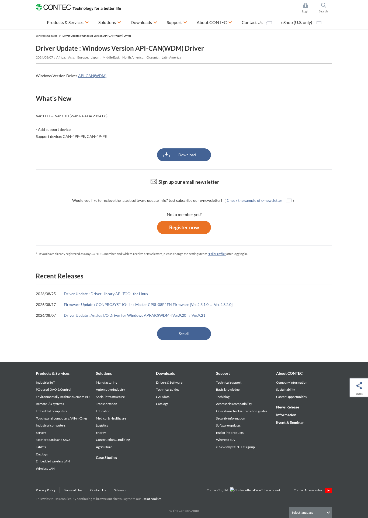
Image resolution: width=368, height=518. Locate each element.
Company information (291, 382)
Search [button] (325, 8)
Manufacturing (106, 382)
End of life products (230, 433)
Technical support (228, 382)
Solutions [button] (109, 22)
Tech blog (223, 397)
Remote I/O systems (50, 404)
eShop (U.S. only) (297, 22)
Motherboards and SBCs (53, 440)
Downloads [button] (144, 22)
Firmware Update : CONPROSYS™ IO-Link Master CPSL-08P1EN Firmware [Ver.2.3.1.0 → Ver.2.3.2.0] (148, 304)
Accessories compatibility (234, 404)
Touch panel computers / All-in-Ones (61, 418)
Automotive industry (110, 389)
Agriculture (104, 447)
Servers (41, 433)
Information (286, 415)
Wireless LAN (45, 468)
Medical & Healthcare (111, 418)
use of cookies (151, 499)
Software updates (228, 425)
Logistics (102, 425)
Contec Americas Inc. (309, 490)
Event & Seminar (290, 422)
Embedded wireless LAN (53, 461)
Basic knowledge (227, 389)
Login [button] (308, 8)
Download (187, 154)
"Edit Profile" (217, 254)
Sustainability (285, 389)
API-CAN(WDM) (92, 75)
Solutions (104, 373)
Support (223, 373)
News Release (287, 407)
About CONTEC (289, 373)
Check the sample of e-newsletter (255, 200)
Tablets (41, 447)
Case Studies (106, 457)
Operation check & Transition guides (241, 411)
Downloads (165, 373)
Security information (230, 418)
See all (184, 333)
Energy (101, 433)
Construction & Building (113, 440)
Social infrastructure (110, 397)
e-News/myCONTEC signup (235, 447)
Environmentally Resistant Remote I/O (63, 397)
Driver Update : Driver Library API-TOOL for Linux (106, 293)
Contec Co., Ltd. (218, 490)
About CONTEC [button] (214, 22)
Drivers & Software (169, 382)
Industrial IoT (45, 382)
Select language (302, 512)
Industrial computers (50, 425)
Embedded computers (51, 411)
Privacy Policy (45, 490)
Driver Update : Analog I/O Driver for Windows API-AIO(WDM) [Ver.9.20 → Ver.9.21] (135, 315)
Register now (184, 227)
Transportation (106, 404)
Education (103, 411)
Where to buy (225, 440)
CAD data (162, 397)
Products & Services (53, 373)
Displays (42, 454)
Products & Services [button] (68, 22)
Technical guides (167, 389)
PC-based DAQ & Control (53, 389)
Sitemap (120, 490)
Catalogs (162, 404)
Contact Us (252, 22)
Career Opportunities (291, 397)
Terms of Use (73, 490)
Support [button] (177, 22)
